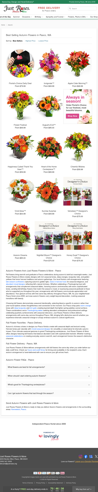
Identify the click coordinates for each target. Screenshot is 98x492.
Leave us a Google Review (86, 461)
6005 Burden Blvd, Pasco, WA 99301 (14, 459)
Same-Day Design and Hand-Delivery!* (18, 1)
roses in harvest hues (58, 281)
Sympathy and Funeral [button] (55, 17)
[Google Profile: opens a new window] (91, 456)
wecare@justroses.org (8, 463)
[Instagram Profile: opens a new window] (80, 456)
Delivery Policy (71, 483)
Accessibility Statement (55, 483)
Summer (16, 17)
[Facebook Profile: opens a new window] (85, 456)
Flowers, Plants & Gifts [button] (77, 17)
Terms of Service (27, 483)
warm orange (85, 305)
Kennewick (15, 409)
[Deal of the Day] (77, 106)
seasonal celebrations (14, 336)
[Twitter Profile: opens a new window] (96, 456)
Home (3, 25)
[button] (91, 482)
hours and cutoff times (36, 350)
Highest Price (30, 41)
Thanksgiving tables (35, 310)
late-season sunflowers (15, 281)
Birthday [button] (38, 17)
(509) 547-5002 (6, 461)
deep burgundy (20, 308)
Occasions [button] (26, 17)
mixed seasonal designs (40, 329)
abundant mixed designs (15, 284)
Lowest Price (43, 41)
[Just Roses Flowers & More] (17, 9)
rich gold (33, 308)
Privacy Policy (40, 483)
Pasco (23, 409)
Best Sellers (17, 41)
